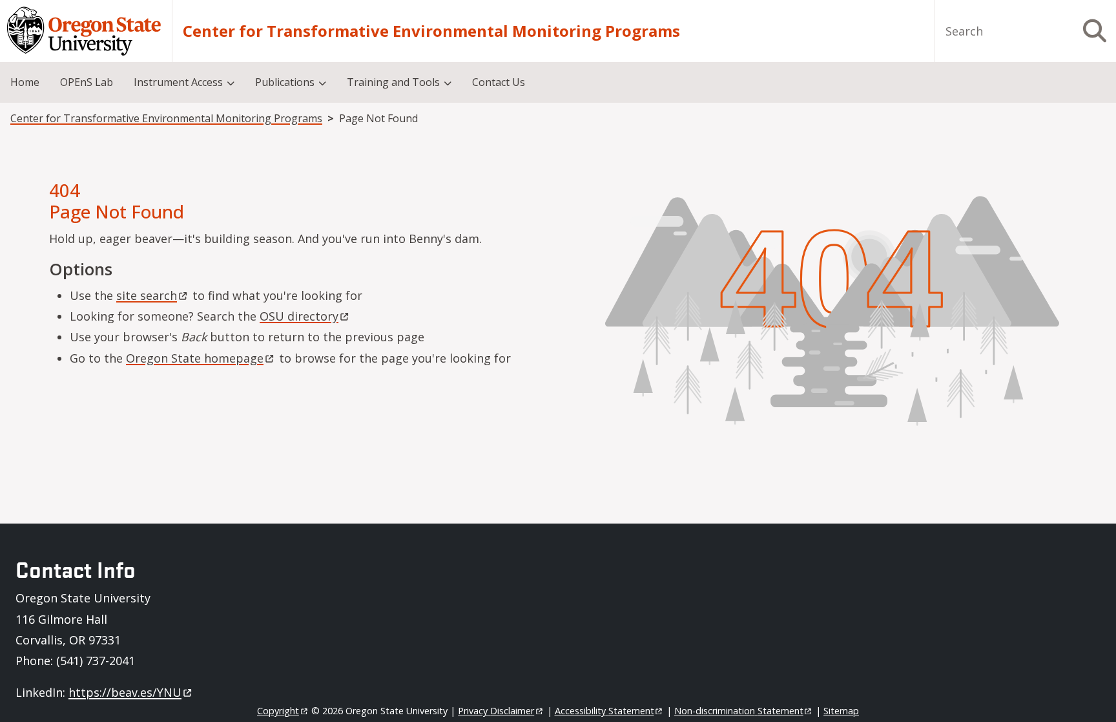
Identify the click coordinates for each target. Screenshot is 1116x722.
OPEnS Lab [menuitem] (86, 82)
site (146, 295)
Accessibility (604, 711)
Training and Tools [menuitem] (393, 82)
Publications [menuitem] (285, 82)
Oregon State (195, 358)
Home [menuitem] (24, 82)
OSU (299, 316)
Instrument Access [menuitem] (178, 82)
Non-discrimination (738, 711)
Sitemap (841, 711)
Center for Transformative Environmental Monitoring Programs (431, 31)
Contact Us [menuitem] (498, 82)
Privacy (496, 711)
